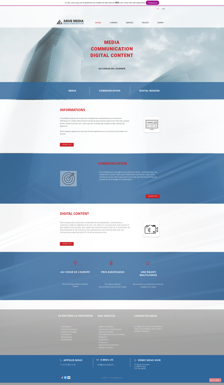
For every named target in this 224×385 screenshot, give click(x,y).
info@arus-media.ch (105, 365)
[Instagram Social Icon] (68, 377)
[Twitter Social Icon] (65, 377)
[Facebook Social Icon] (61, 377)
